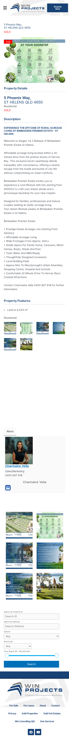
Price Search (17, 651)
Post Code (8, 641)
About (43, 705)
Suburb (7, 632)
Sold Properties (30, 713)
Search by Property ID (13, 612)
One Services (47, 721)
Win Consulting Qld (25, 721)
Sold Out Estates (52, 713)
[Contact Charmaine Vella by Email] (8, 487)
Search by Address (12, 622)
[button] (5, 7)
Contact (55, 705)
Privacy (12, 713)
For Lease (29, 705)
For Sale (13, 705)
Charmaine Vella (17, 466)
